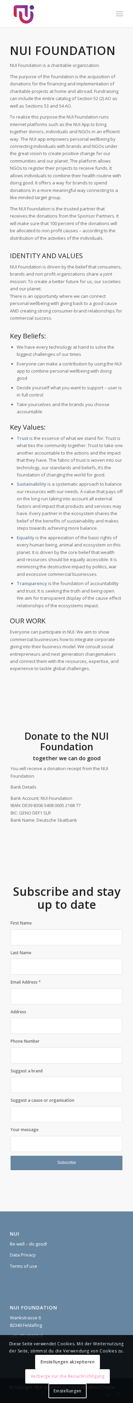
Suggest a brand (27, 1071)
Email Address (26, 982)
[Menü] (119, 13)
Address (18, 1012)
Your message (25, 1130)
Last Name (21, 953)
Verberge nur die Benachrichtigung (68, 1376)
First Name (21, 923)
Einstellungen (68, 1391)
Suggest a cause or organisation (42, 1100)
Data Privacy (23, 1255)
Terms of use (23, 1266)
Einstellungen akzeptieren (68, 1362)
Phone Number (25, 1041)
